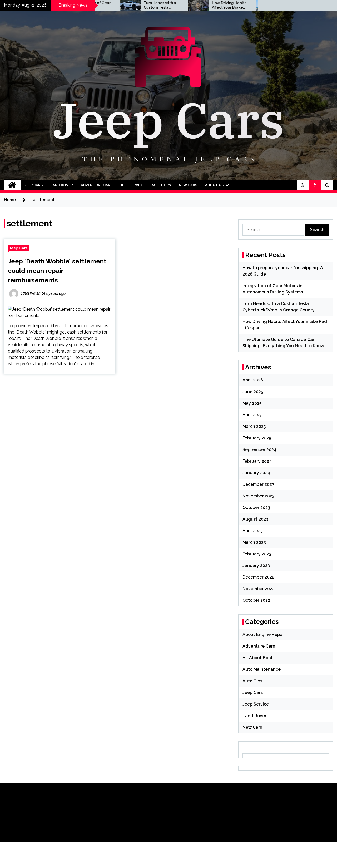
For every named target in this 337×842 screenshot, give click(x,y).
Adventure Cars (96, 185)
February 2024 (257, 461)
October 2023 (256, 507)
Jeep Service (132, 185)
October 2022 (256, 600)
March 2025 (254, 426)
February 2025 (256, 437)
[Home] (12, 185)
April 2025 (252, 414)
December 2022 (258, 577)
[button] (303, 185)
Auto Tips (161, 185)
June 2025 (252, 391)
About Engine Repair (263, 634)
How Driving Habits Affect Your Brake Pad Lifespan (203, 5)
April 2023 (252, 530)
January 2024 (256, 472)
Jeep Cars (33, 185)
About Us (214, 185)
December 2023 (258, 484)
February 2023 (256, 553)
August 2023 (255, 519)
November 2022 (258, 588)
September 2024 (259, 449)
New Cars (188, 185)
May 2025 (251, 403)
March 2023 (254, 542)
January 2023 (256, 565)
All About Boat (257, 657)
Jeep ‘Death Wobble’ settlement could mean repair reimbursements (57, 270)
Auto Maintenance (261, 669)
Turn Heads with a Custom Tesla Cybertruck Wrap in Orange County (134, 5)
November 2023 (258, 495)
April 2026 (252, 380)
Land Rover (62, 185)
